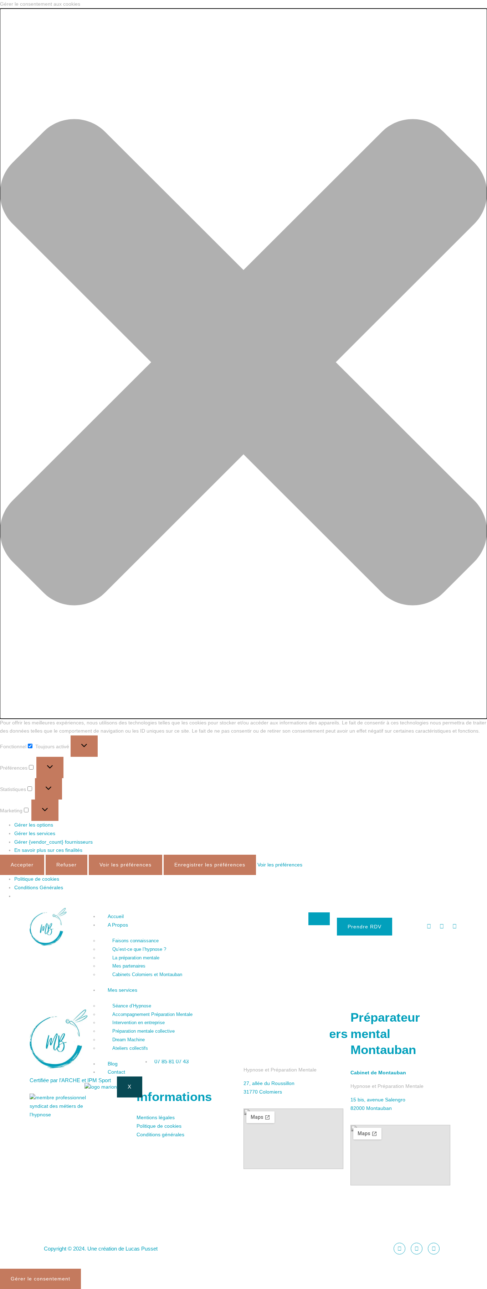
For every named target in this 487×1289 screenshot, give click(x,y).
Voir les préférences (125, 865)
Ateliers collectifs (130, 1048)
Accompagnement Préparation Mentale (152, 1014)
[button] (243, 364)
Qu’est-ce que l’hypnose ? (139, 949)
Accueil (116, 916)
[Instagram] (442, 926)
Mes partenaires (128, 966)
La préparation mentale (135, 957)
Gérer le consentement (40, 1279)
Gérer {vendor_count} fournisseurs (53, 842)
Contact (116, 1072)
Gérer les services (34, 833)
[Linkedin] (454, 926)
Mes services (122, 990)
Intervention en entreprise (138, 1022)
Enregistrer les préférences (209, 865)
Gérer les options (33, 825)
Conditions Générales (38, 887)
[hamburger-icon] (319, 918)
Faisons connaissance (135, 940)
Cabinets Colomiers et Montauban (147, 974)
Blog (113, 1064)
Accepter (22, 865)
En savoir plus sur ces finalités (48, 850)
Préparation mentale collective (143, 1031)
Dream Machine (128, 1039)
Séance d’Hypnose (131, 1005)
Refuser (66, 865)
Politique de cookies (36, 879)
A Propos (118, 925)
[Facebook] (429, 926)
